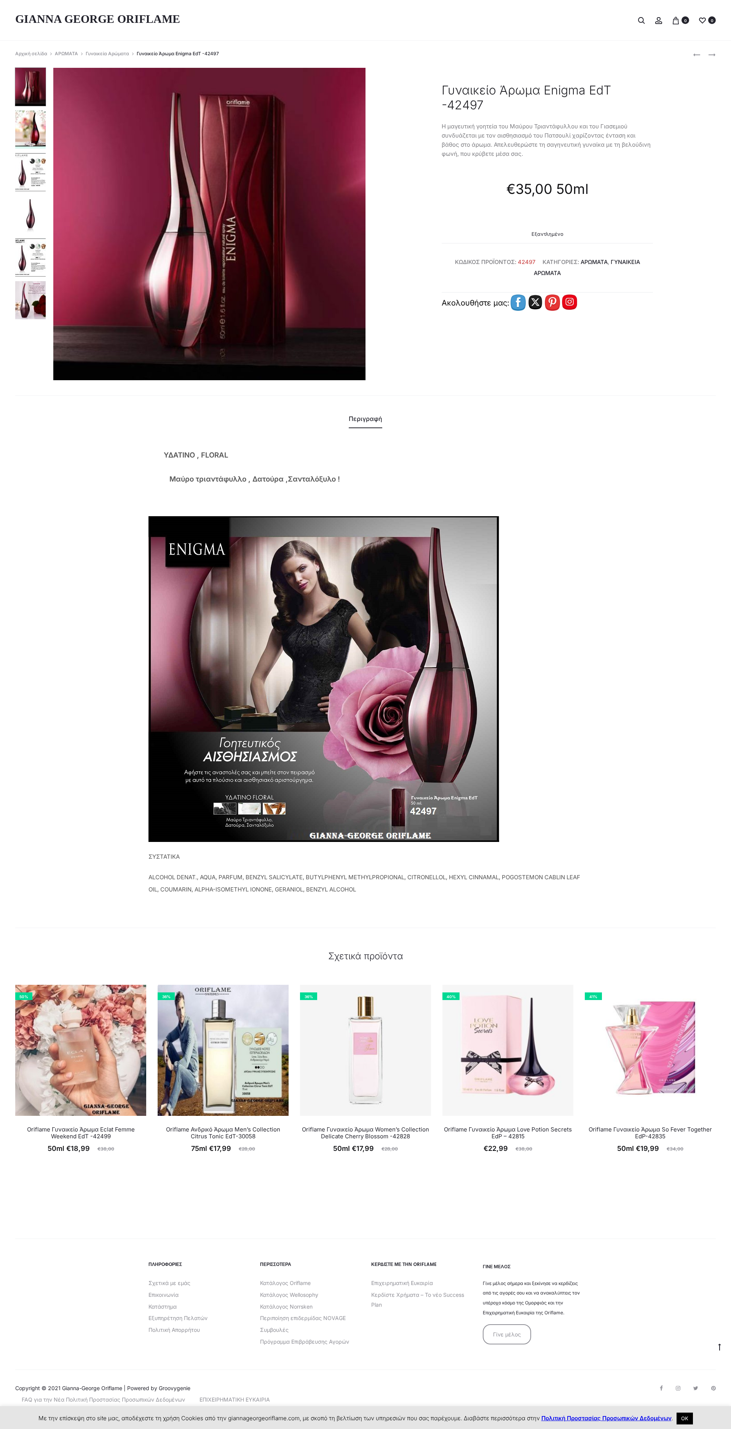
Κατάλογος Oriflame (285, 1283)
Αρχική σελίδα (31, 53)
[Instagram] (678, 1388)
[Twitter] (695, 1388)
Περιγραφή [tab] (365, 418)
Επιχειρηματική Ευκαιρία (402, 1283)
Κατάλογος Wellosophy (289, 1294)
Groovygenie (174, 1388)
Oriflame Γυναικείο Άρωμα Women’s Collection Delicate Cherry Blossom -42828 (365, 1133)
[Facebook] (661, 1388)
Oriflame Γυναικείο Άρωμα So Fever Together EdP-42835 (650, 1133)
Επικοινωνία (163, 1294)
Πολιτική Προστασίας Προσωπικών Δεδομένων (606, 1418)
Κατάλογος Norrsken (286, 1306)
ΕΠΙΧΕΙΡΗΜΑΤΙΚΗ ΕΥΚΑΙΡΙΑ (235, 1399)
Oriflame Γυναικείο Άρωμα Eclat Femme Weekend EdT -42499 (81, 1133)
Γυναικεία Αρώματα (107, 53)
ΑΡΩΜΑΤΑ (66, 53)
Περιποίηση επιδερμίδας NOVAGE (303, 1318)
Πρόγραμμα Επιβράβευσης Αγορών (304, 1341)
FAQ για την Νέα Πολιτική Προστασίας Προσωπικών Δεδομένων (103, 1399)
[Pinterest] (713, 1388)
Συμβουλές (274, 1330)
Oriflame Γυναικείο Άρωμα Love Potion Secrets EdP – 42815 (508, 1133)
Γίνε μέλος (507, 1334)
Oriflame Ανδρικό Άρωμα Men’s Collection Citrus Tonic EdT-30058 (223, 1133)
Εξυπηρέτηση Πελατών (177, 1318)
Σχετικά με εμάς (169, 1283)
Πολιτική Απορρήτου (174, 1330)
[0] (676, 20)
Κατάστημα (162, 1306)
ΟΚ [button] (684, 1418)
